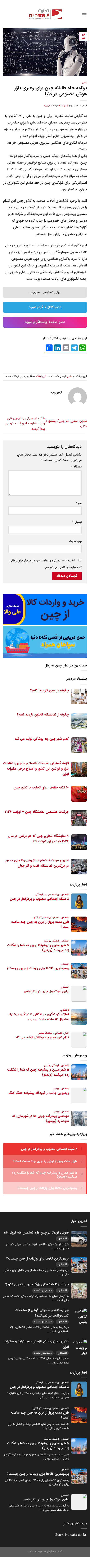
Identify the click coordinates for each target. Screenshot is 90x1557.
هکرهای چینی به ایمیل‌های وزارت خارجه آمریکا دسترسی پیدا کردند (25, 423)
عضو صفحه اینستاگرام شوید (45, 322)
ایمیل (77, 522)
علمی (84, 82)
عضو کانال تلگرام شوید (45, 307)
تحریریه (47, 106)
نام (79, 503)
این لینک (41, 376)
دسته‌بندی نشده (43, 1290)
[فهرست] (84, 14)
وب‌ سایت (75, 541)
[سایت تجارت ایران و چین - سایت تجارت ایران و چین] (45, 14)
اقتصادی (62, 1238)
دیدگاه (76, 466)
